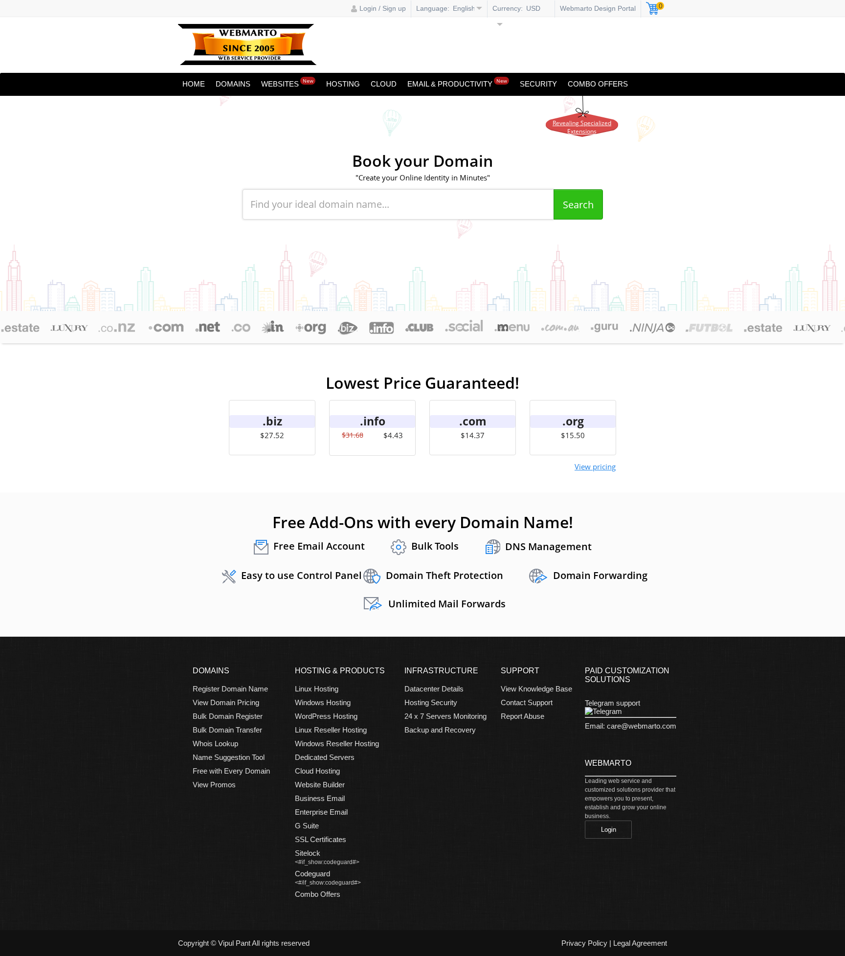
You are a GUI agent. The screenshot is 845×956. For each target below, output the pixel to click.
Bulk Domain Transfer (227, 730)
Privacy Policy (584, 943)
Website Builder (320, 784)
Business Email (320, 798)
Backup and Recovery (440, 730)
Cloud (384, 84)
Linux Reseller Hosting (331, 730)
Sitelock (307, 853)
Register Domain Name (230, 689)
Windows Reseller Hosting (337, 743)
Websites (287, 82)
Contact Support (527, 702)
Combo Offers (598, 84)
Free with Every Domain (231, 771)
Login (608, 829)
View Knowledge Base (536, 689)
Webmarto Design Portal (598, 8)
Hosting (343, 84)
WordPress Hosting (326, 716)
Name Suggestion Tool (229, 757)
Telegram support (612, 703)
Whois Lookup (215, 743)
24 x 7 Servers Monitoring (445, 716)
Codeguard (312, 873)
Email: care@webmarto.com (630, 726)
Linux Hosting (316, 689)
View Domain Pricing (226, 702)
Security (538, 84)
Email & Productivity (457, 82)
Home (193, 84)
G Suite (307, 826)
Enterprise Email (321, 812)
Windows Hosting (323, 702)
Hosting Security (430, 702)
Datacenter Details (434, 689)
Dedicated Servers (325, 757)
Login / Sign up (382, 8)
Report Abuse (522, 716)
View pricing (595, 466)
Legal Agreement (640, 943)
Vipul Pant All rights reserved (264, 943)
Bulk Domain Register (228, 716)
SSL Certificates (320, 839)
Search (578, 204)
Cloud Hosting (317, 771)
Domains (233, 84)
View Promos (214, 784)
